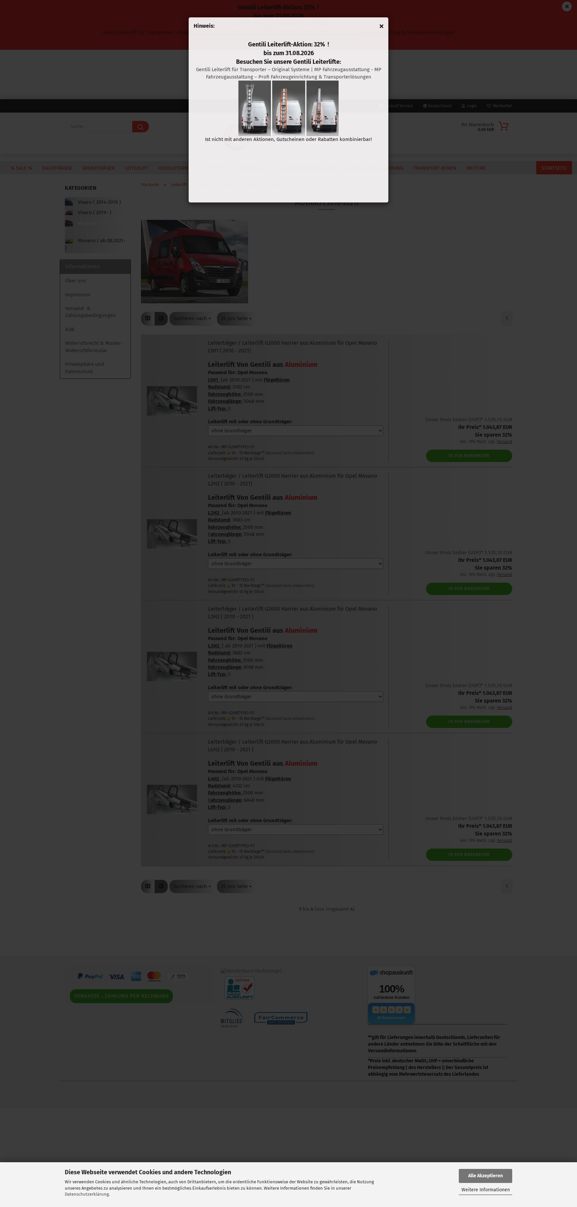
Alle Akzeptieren (485, 1176)
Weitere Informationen (485, 1190)
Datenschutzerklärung (87, 1194)
